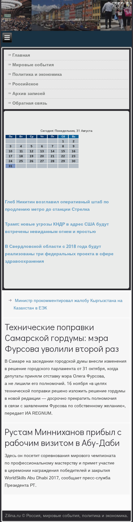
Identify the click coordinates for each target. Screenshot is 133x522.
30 (73, 161)
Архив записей (28, 93)
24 (10, 161)
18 (21, 156)
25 (21, 161)
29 (63, 161)
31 (10, 166)
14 (52, 151)
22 (63, 156)
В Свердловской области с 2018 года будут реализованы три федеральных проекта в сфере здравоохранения (59, 254)
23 (73, 156)
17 (10, 156)
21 (52, 156)
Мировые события (33, 65)
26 (31, 161)
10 (10, 151)
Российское (25, 84)
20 (42, 156)
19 (31, 156)
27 (42, 161)
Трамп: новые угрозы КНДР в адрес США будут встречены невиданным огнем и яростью (57, 228)
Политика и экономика (37, 74)
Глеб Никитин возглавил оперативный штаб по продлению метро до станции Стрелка (57, 205)
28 (52, 161)
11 (21, 151)
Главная (21, 55)
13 (42, 151)
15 (63, 151)
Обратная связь (29, 103)
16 (73, 151)
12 (31, 151)
